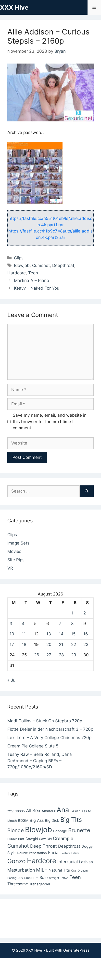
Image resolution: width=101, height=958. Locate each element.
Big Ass (37, 820)
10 (12, 633)
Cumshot (41, 265)
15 (73, 633)
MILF (41, 870)
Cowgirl (31, 839)
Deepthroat (63, 265)
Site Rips (16, 559)
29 (73, 654)
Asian (76, 811)
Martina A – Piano (31, 280)
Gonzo (16, 861)
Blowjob (22, 265)
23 (85, 644)
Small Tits (31, 878)
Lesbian (86, 861)
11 (24, 633)
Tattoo (64, 878)
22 (73, 644)
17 (12, 644)
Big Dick (52, 820)
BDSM (23, 820)
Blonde (15, 830)
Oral (73, 870)
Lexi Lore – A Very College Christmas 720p (49, 737)
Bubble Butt (15, 839)
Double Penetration (32, 853)
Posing (11, 878)
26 (36, 654)
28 (61, 654)
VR (10, 568)
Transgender (39, 884)
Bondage (60, 831)
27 (48, 654)
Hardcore (16, 272)
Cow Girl (45, 839)
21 (61, 644)
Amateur (48, 811)
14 (61, 633)
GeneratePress (76, 950)
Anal (64, 810)
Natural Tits (59, 870)
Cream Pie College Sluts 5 (32, 745)
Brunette (79, 830)
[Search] (87, 491)
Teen (33, 272)
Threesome (17, 883)
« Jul (11, 680)
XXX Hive (14, 7)
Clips (19, 257)
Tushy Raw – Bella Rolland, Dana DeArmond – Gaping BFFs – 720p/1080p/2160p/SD (39, 760)
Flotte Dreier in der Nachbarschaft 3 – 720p (50, 729)
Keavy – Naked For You (36, 288)
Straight (54, 878)
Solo (43, 877)
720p (10, 811)
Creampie (63, 838)
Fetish (75, 853)
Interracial (67, 861)
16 (85, 633)
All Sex (33, 810)
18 (24, 644)
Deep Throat (43, 846)
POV (20, 878)
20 (48, 644)
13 (48, 633)
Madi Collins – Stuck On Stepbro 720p (44, 720)
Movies (14, 551)
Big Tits (71, 819)
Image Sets (18, 543)
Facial (54, 852)
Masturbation (21, 870)
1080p (20, 811)
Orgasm (83, 870)
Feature (65, 853)
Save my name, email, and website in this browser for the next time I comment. (50, 421)
